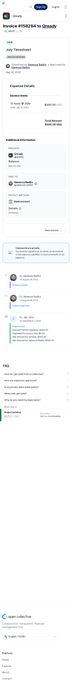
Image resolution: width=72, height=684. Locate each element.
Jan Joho (28, 317)
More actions (52, 230)
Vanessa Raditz (32, 275)
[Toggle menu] (66, 7)
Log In (55, 6)
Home (5, 659)
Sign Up (40, 6)
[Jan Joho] (13, 318)
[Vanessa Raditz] (8, 66)
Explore (6, 666)
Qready (17, 16)
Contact (7, 678)
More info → (10, 407)
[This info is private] (20, 208)
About (5, 672)
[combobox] (30, 636)
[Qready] (7, 16)
